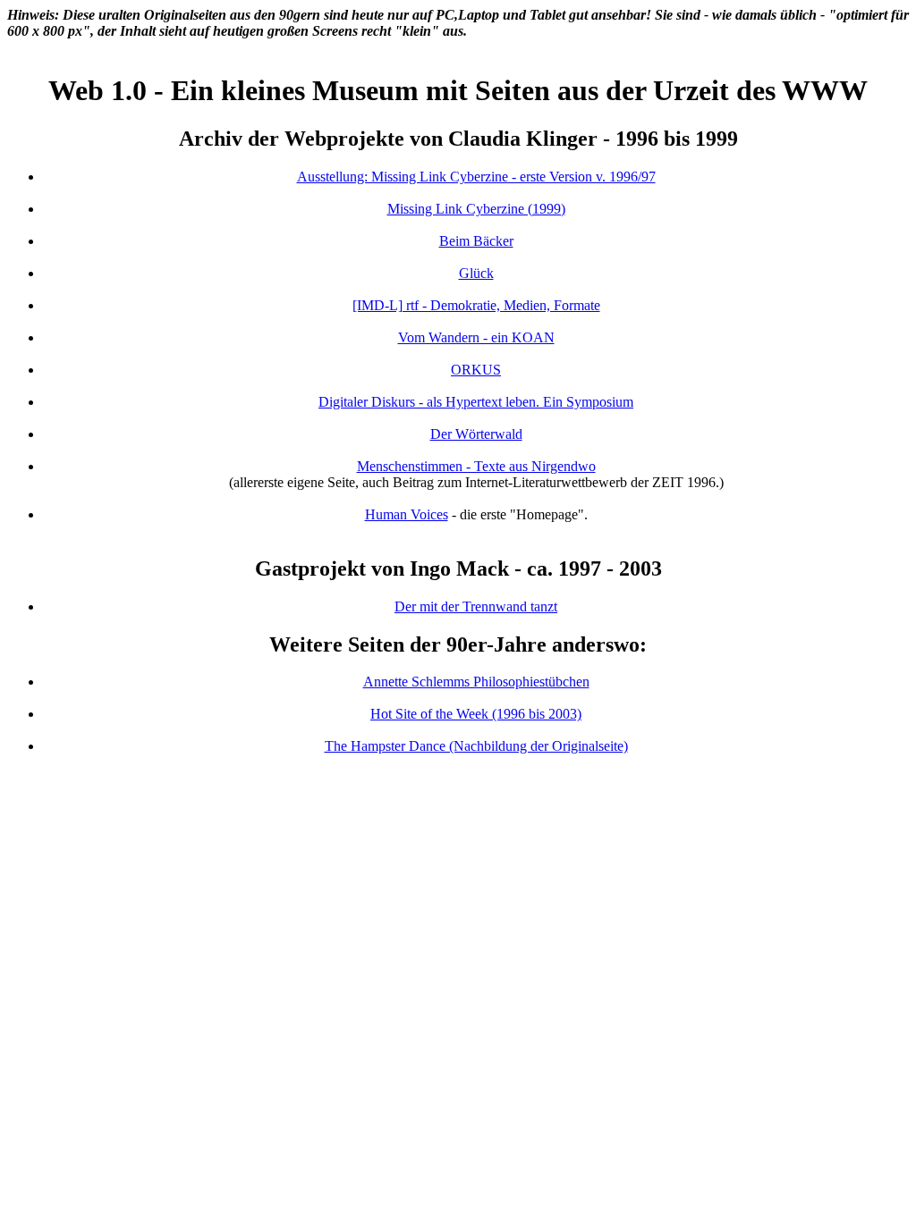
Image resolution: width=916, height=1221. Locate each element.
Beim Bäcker (476, 240)
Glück (476, 273)
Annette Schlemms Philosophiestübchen (476, 681)
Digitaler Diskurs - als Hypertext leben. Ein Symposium (475, 401)
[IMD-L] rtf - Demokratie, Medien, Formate (476, 305)
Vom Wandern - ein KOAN (476, 337)
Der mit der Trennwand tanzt (475, 606)
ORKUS (476, 369)
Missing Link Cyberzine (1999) (476, 208)
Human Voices (406, 514)
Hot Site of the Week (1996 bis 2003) (475, 713)
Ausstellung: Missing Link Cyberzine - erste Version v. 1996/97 (476, 176)
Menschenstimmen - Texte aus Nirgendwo (476, 466)
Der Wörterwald (476, 434)
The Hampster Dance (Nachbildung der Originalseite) (476, 746)
